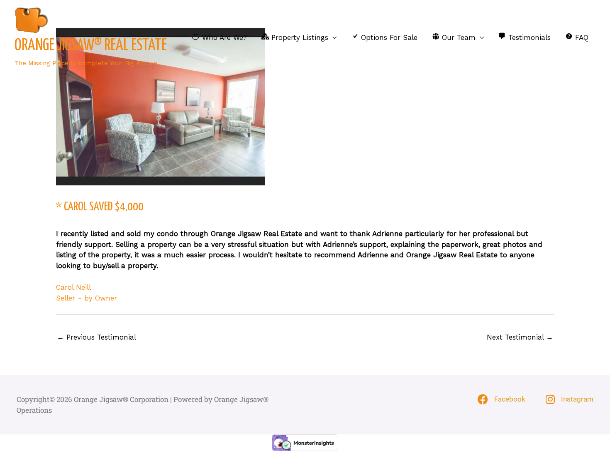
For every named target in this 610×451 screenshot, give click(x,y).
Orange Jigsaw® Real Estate (91, 46)
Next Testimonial (520, 337)
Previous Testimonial (96, 337)
